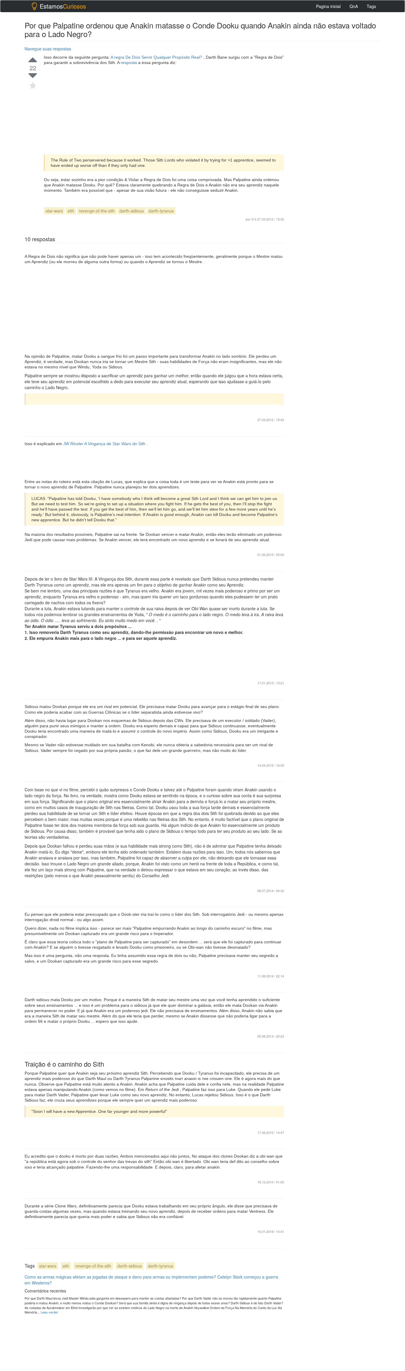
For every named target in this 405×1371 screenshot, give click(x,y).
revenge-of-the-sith (97, 211)
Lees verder (49, 1312)
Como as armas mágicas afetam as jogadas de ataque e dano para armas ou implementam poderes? (120, 1277)
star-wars (54, 211)
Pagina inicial (328, 6)
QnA (354, 6)
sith (71, 211)
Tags (371, 6)
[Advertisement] (164, 109)
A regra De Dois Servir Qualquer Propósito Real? (157, 57)
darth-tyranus (161, 211)
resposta (129, 62)
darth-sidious (131, 211)
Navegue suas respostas (48, 49)
